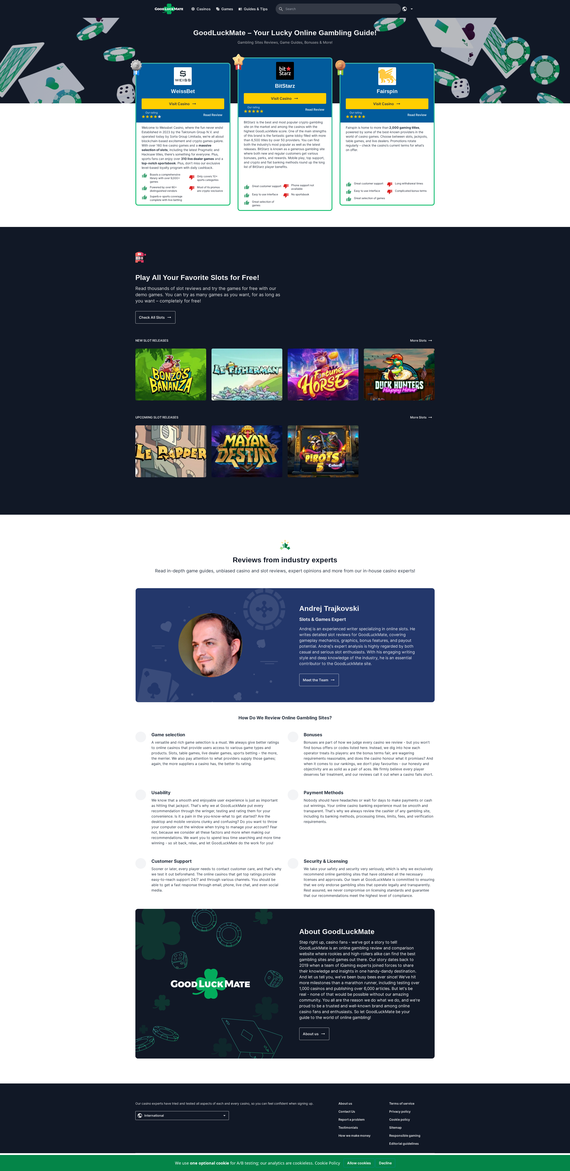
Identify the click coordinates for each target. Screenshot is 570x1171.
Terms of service (401, 1103)
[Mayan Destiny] (247, 451)
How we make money (354, 1135)
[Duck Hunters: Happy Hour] (399, 374)
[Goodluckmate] (169, 9)
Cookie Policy (327, 1163)
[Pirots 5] (323, 451)
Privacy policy (400, 1111)
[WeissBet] (183, 76)
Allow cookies (359, 1163)
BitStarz (285, 86)
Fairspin (387, 91)
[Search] (281, 9)
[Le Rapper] (170, 451)
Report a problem (351, 1119)
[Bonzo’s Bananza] (170, 374)
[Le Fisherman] (247, 374)
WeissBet (183, 91)
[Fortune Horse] (323, 374)
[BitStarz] (285, 71)
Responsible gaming (404, 1135)
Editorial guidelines (404, 1143)
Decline (385, 1163)
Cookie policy (399, 1119)
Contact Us (346, 1111)
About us (345, 1103)
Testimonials (348, 1127)
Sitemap (395, 1127)
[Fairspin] (387, 76)
